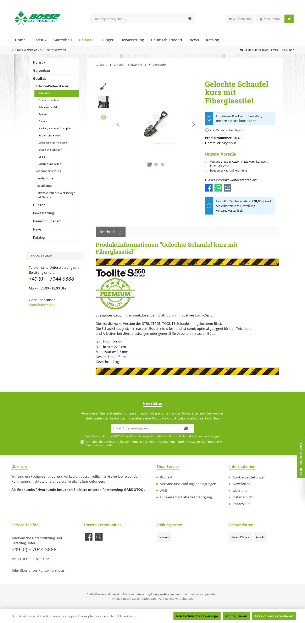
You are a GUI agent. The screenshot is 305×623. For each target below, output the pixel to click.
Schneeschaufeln (48, 107)
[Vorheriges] (118, 124)
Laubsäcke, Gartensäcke (53, 142)
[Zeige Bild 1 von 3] (149, 164)
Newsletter (241, 484)
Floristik (39, 62)
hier (249, 121)
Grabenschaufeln (49, 100)
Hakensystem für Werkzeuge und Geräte (55, 195)
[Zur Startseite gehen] (37, 18)
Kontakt (166, 477)
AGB (193, 442)
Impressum (242, 504)
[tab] (111, 232)
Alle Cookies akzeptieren (274, 616)
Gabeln (43, 121)
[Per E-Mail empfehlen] (227, 187)
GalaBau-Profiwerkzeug (51, 86)
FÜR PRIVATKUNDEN (300, 456)
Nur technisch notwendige (197, 616)
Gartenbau (41, 70)
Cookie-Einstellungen (249, 477)
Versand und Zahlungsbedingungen (188, 484)
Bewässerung (43, 213)
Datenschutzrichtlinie (172, 436)
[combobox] (139, 19)
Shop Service (168, 466)
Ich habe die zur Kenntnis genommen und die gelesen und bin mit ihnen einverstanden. (154, 443)
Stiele (42, 156)
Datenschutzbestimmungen (123, 442)
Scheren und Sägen (50, 164)
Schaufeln (45, 93)
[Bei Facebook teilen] (209, 187)
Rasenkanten (44, 186)
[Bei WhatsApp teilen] (218, 187)
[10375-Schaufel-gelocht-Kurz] (156, 124)
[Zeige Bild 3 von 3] (162, 164)
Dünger (39, 205)
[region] (146, 124)
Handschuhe (44, 178)
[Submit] (185, 428)
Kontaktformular (42, 305)
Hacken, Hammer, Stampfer (55, 128)
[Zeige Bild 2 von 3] (156, 164)
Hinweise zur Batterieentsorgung (186, 497)
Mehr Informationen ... (124, 616)
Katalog (39, 237)
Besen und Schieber (50, 149)
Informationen (242, 466)
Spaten (43, 114)
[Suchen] (190, 19)
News (37, 229)
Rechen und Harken (50, 135)
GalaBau (39, 78)
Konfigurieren (236, 616)
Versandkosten (164, 594)
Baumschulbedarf (47, 221)
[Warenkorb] (289, 19)
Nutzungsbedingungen (206, 436)
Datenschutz (243, 497)
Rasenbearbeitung (48, 171)
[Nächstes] (193, 124)
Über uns (240, 490)
